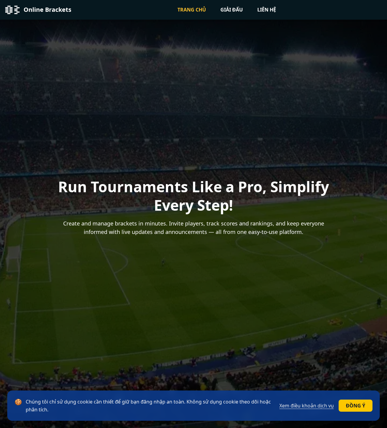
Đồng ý (355, 405)
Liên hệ (266, 9)
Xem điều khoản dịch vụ (306, 405)
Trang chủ (191, 9)
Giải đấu (231, 9)
